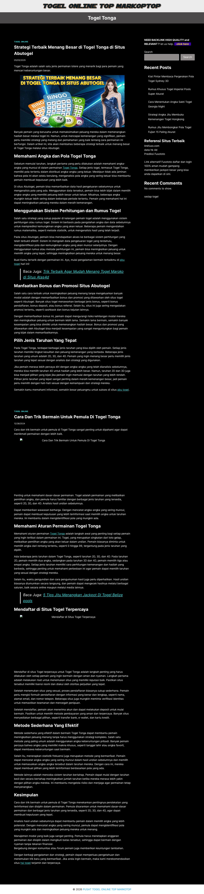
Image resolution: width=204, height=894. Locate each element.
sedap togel (151, 196)
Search (148, 51)
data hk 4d (150, 149)
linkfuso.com (151, 145)
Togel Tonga (70, 167)
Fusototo (166, 161)
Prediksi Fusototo (154, 153)
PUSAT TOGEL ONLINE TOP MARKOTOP (107, 889)
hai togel (25, 862)
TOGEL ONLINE (21, 42)
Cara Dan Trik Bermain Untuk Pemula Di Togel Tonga (67, 416)
